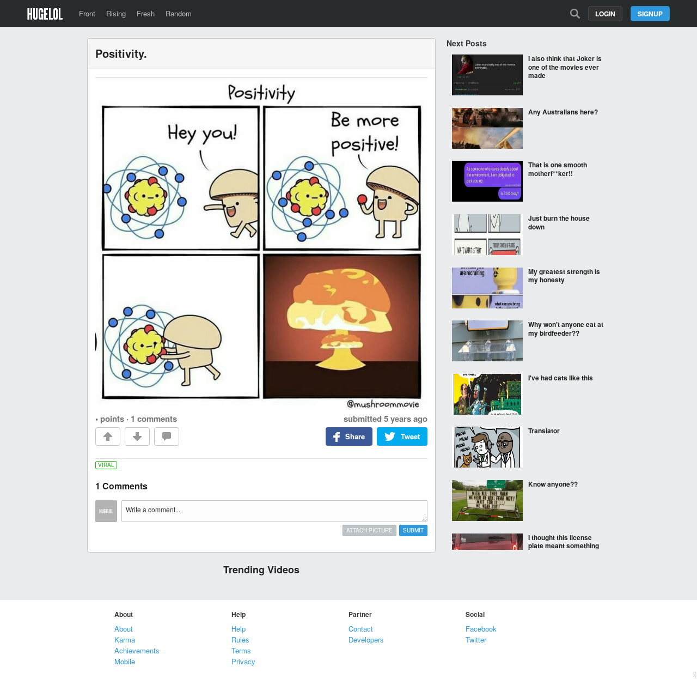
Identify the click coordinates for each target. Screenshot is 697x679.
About (123, 628)
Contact (360, 628)
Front (87, 13)
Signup (650, 14)
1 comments (154, 419)
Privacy (243, 661)
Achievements (137, 650)
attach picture (369, 530)
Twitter (476, 639)
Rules (240, 639)
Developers (366, 639)
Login (605, 14)
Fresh (146, 13)
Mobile (124, 661)
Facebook (481, 628)
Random (179, 13)
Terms (241, 650)
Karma (124, 639)
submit (413, 530)
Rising (116, 13)
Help (238, 628)
